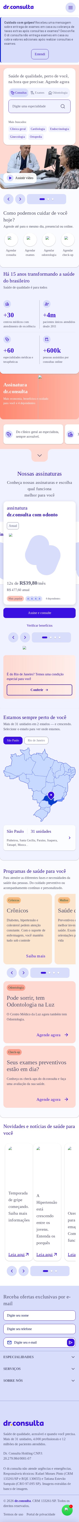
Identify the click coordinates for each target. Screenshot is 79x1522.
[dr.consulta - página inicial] (18, 8)
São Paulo (13, 740)
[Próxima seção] (39, 455)
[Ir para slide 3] (53, 199)
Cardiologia (38, 129)
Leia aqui (16, 1254)
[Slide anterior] (8, 199)
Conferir (37, 690)
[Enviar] (71, 1342)
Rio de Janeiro (36, 740)
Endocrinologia (59, 129)
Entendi (40, 54)
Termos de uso (13, 1514)
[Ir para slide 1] (42, 199)
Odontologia (60, 92)
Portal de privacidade (41, 1514)
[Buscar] (63, 106)
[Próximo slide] (20, 199)
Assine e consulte (39, 613)
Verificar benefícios (39, 625)
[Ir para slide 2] (48, 199)
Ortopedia (36, 136)
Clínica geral (18, 129)
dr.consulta (23, 1501)
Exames (39, 92)
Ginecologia (17, 136)
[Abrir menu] (71, 8)
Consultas (21, 92)
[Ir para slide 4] (59, 637)
